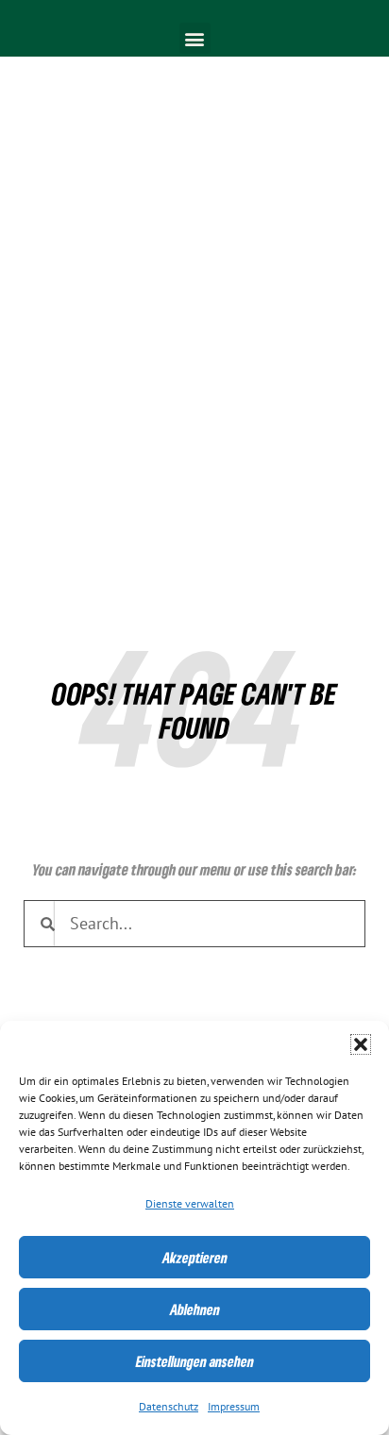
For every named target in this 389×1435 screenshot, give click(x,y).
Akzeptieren (195, 1257)
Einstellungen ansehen (195, 1361)
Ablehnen (195, 1309)
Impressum (234, 1406)
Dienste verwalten (189, 1203)
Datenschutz (168, 1406)
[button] (360, 1044)
